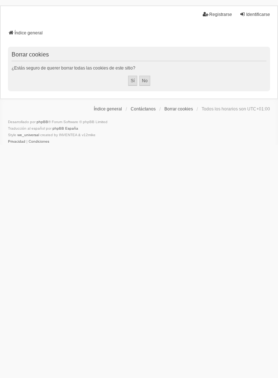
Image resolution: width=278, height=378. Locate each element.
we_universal (28, 135)
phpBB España (65, 128)
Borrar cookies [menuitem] (178, 109)
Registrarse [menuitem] (220, 14)
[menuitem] (16, 141)
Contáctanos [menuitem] (143, 109)
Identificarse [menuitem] (258, 14)
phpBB (42, 122)
